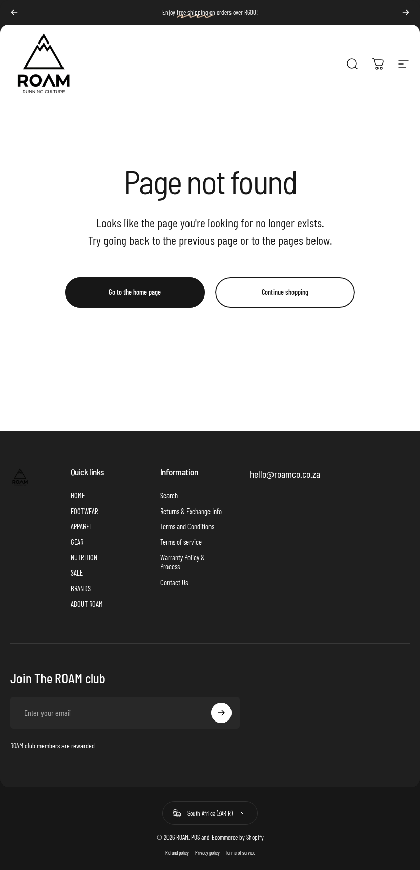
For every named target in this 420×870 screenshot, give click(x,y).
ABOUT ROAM (87, 603)
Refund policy (177, 853)
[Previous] (14, 12)
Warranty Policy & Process (182, 562)
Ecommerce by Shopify (238, 837)
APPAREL (81, 526)
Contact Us (174, 582)
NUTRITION (84, 557)
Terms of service (181, 541)
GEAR (77, 541)
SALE (77, 572)
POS (195, 837)
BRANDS (81, 588)
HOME (78, 495)
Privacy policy (207, 853)
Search (169, 495)
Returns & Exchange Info (191, 511)
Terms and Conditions (187, 526)
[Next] (405, 12)
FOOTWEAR (84, 511)
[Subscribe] (221, 713)
